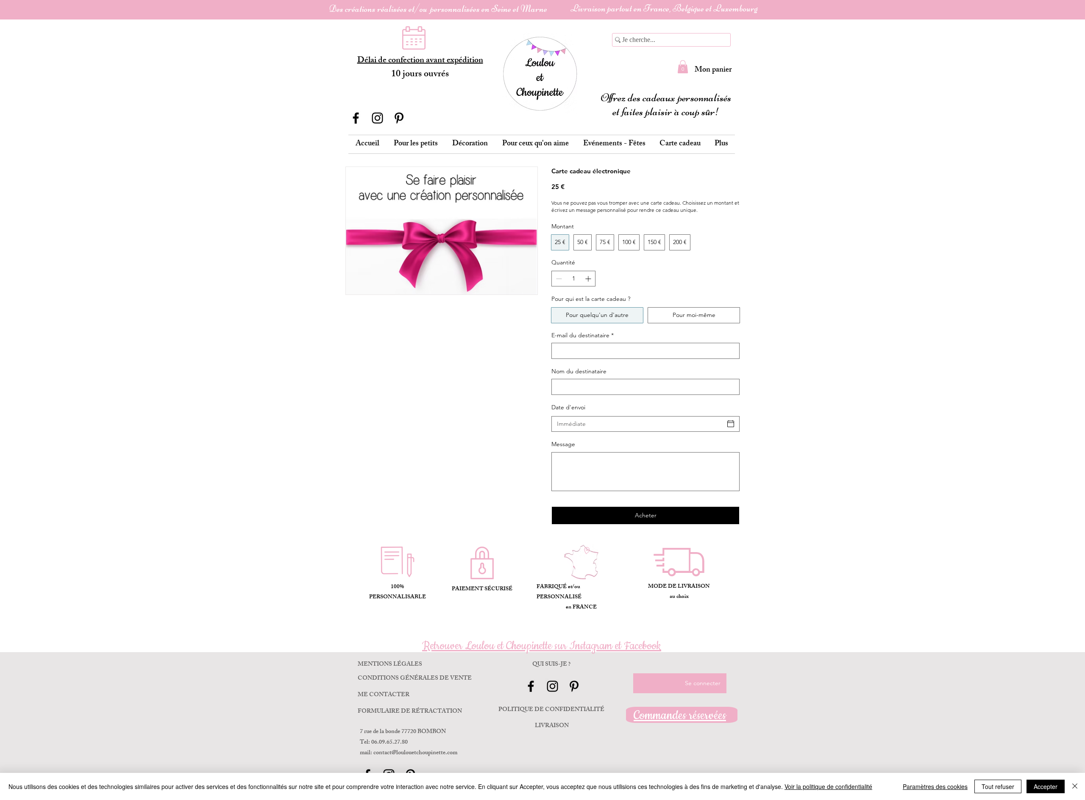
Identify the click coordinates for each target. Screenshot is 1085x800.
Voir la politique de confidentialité (828, 786)
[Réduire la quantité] (558, 278)
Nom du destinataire (578, 371)
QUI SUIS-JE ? (551, 664)
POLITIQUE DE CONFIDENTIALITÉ (551, 710)
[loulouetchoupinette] (399, 118)
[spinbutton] (573, 278)
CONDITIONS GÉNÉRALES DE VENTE (415, 678)
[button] (682, 66)
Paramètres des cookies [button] (935, 786)
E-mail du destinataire (582, 335)
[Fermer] (1075, 786)
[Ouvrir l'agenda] (731, 424)
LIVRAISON (552, 726)
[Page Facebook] (355, 118)
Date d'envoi (568, 407)
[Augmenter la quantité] (589, 278)
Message (563, 444)
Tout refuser (998, 786)
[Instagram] (377, 118)
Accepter (1045, 786)
